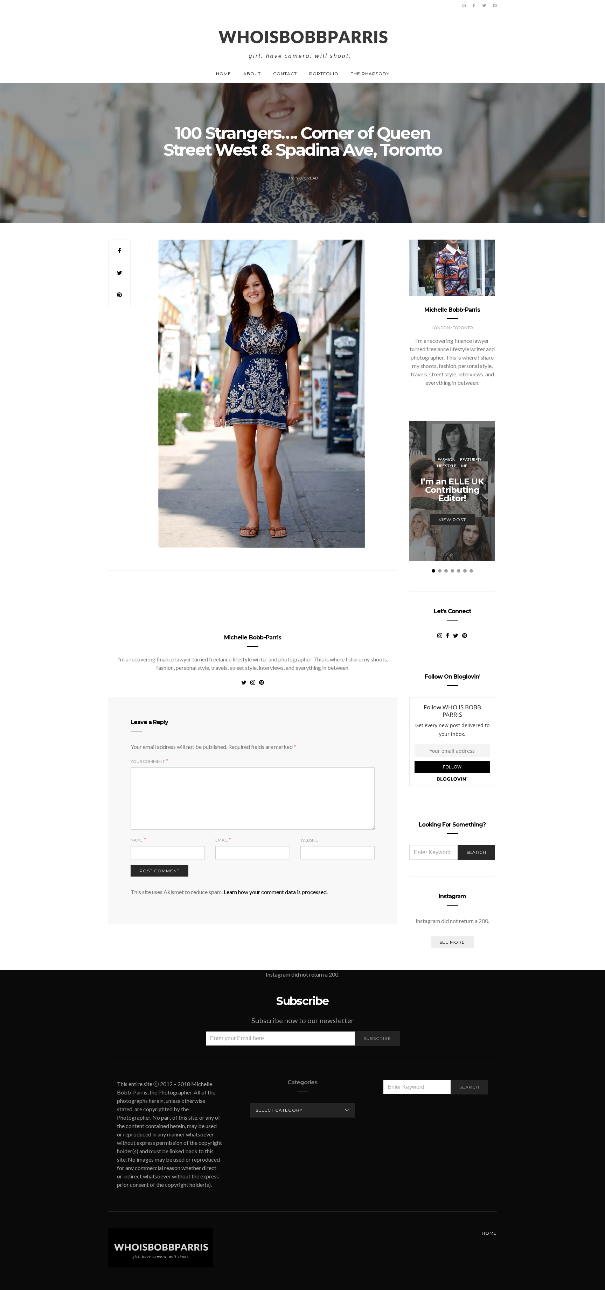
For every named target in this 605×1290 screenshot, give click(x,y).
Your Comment (148, 761)
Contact (285, 73)
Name (137, 840)
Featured (470, 459)
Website (309, 840)
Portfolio (324, 73)
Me (464, 465)
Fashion (447, 459)
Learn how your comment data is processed (275, 891)
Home (223, 73)
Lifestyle (447, 465)
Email (221, 840)
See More (452, 942)
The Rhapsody (370, 73)
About (252, 73)
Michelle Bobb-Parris (252, 637)
